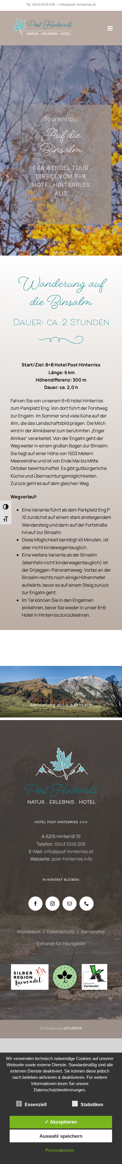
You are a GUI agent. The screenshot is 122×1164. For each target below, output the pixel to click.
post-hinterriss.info (72, 859)
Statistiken (92, 1104)
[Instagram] (52, 903)
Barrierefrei (93, 931)
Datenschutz (61, 931)
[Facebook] (35, 903)
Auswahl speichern (60, 1136)
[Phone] (86, 903)
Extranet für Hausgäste (61, 943)
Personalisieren (59, 1150)
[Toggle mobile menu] (110, 28)
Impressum (29, 931)
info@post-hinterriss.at (77, 4)
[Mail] (69, 903)
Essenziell (36, 1104)
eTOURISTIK (73, 1028)
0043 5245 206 (43, 4)
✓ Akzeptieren (61, 1121)
